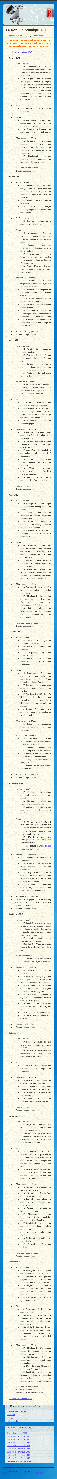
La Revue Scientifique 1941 (19, 1461)
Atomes (10, 1418)
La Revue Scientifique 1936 (18, 1446)
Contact (30, 1473)
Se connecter (20, 1473)
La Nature (11, 1415)
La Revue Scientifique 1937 (18, 1449)
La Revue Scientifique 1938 (18, 1452)
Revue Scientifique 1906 (17, 1433)
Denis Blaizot (38, 36)
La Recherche (12, 1421)
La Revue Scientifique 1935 (18, 1442)
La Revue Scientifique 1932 (18, 1436)
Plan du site (8, 1473)
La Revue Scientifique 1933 (18, 1439)
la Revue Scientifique (16, 1411)
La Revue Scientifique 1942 (20, 1398)
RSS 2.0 (39, 1473)
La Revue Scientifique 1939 (18, 1455)
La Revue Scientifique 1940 (20, 52)
